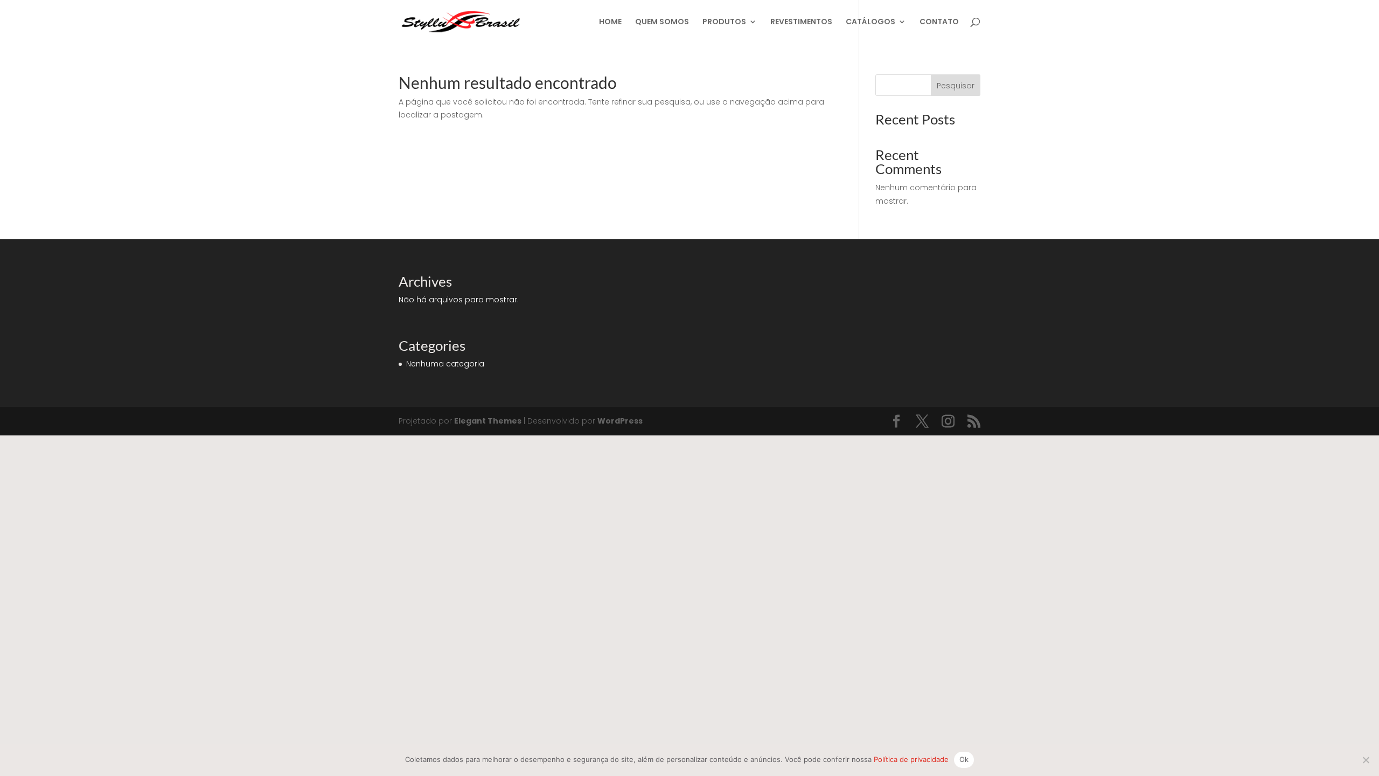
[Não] (1365, 759)
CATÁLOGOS (870, 22)
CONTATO (939, 22)
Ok (964, 759)
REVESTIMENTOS (801, 22)
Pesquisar (955, 85)
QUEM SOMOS (662, 22)
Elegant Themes (487, 420)
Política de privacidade (911, 759)
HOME (610, 22)
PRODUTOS (724, 22)
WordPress (620, 420)
